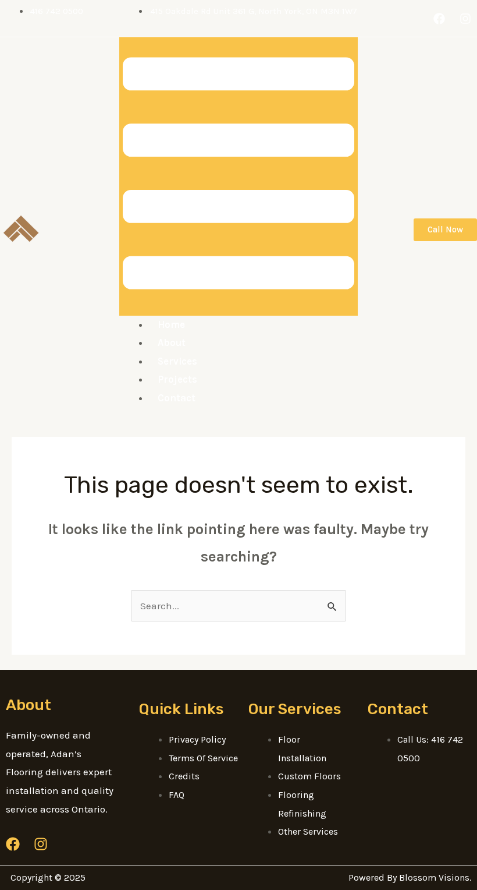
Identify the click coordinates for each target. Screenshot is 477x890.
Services (177, 361)
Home (171, 324)
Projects (177, 379)
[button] (238, 176)
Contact (176, 398)
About (172, 342)
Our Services (294, 709)
